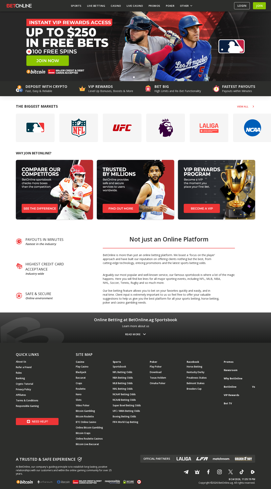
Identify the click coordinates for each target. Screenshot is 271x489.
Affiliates (21, 395)
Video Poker (82, 405)
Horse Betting (194, 366)
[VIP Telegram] (197, 472)
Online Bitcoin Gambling (89, 427)
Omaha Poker (157, 383)
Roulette (81, 388)
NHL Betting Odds (123, 388)
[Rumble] (252, 472)
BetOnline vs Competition (239, 388)
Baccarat (81, 377)
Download (155, 372)
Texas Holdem (158, 377)
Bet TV (228, 403)
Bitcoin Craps (83, 433)
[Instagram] (219, 472)
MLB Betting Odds (123, 383)
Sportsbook (119, 366)
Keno (79, 394)
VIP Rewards (231, 395)
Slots (79, 400)
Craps (79, 383)
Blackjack (81, 372)
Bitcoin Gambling (85, 411)
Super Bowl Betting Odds (127, 405)
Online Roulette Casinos (89, 438)
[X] (230, 472)
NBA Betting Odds (123, 377)
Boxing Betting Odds (124, 416)
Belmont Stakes (196, 383)
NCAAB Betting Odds (124, 400)
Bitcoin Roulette (85, 416)
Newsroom (230, 370)
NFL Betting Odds (122, 372)
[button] (134, 77)
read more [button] (132, 334)
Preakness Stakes (197, 377)
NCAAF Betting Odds (124, 394)
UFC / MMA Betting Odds (126, 411)
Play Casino (82, 366)
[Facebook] (208, 472)
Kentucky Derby (195, 372)
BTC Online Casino (86, 422)
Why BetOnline (233, 378)
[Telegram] (186, 472)
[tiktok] (241, 472)
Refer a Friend (24, 367)
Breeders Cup (194, 388)
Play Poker (156, 366)
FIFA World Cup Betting (125, 422)
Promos (229, 362)
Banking (20, 378)
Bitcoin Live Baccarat (87, 444)
